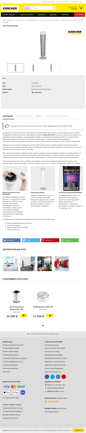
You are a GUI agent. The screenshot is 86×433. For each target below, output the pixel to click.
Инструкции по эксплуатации (54, 355)
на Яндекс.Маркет (56, 398)
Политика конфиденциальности (13, 362)
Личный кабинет (47, 1)
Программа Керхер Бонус (11, 355)
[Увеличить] (11, 264)
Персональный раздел (52, 345)
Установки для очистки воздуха (41, 89)
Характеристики (24, 116)
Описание (8, 116)
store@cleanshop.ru (53, 412)
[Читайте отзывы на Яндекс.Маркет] (52, 401)
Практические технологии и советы (56, 358)
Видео (39, 116)
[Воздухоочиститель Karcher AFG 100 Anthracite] (43, 46)
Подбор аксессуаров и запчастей (55, 365)
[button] (12, 240)
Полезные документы (57, 116)
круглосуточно (55, 408)
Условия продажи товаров (11, 348)
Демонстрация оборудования (54, 368)
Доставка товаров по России (11, 415)
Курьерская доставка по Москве (13, 408)
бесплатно (55, 391)
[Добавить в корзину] (23, 315)
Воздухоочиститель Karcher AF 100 (60, 126)
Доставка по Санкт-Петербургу (12, 411)
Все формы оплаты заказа (11, 398)
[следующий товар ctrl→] (4, 79)
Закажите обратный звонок (55, 388)
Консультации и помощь (52, 351)
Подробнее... (67, 430)
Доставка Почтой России (10, 418)
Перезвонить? (76, 1)
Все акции (79, 14)
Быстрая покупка (62, 1)
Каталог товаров (9, 15)
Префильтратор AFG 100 (43, 307)
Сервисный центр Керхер (53, 372)
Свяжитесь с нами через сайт (56, 385)
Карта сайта (6, 372)
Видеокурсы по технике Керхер (55, 362)
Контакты (65, 14)
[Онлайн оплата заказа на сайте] (14, 386)
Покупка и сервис (26, 15)
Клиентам (41, 15)
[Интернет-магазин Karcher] (10, 11)
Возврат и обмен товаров (10, 351)
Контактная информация (10, 368)
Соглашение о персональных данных (14, 358)
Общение (53, 15)
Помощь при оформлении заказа (13, 345)
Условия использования (10, 365)
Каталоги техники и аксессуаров (55, 348)
